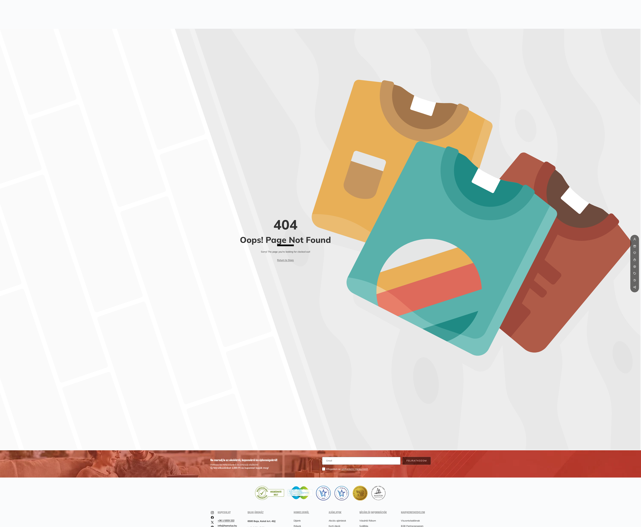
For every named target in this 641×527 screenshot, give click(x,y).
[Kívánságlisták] (635, 253)
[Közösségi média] (635, 287)
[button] (635, 294)
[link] (285, 260)
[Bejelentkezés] (635, 239)
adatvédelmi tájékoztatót (354, 469)
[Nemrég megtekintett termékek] (635, 280)
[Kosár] (635, 260)
